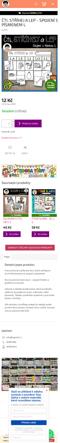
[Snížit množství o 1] (13, 125)
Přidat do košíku (30, 123)
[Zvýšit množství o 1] (13, 121)
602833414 (11, 346)
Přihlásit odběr (28, 422)
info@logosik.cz (14, 337)
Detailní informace (10, 137)
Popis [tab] (7, 256)
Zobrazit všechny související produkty (30, 247)
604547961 (11, 342)
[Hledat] (36, 4)
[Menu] (53, 4)
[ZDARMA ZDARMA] (15, 201)
